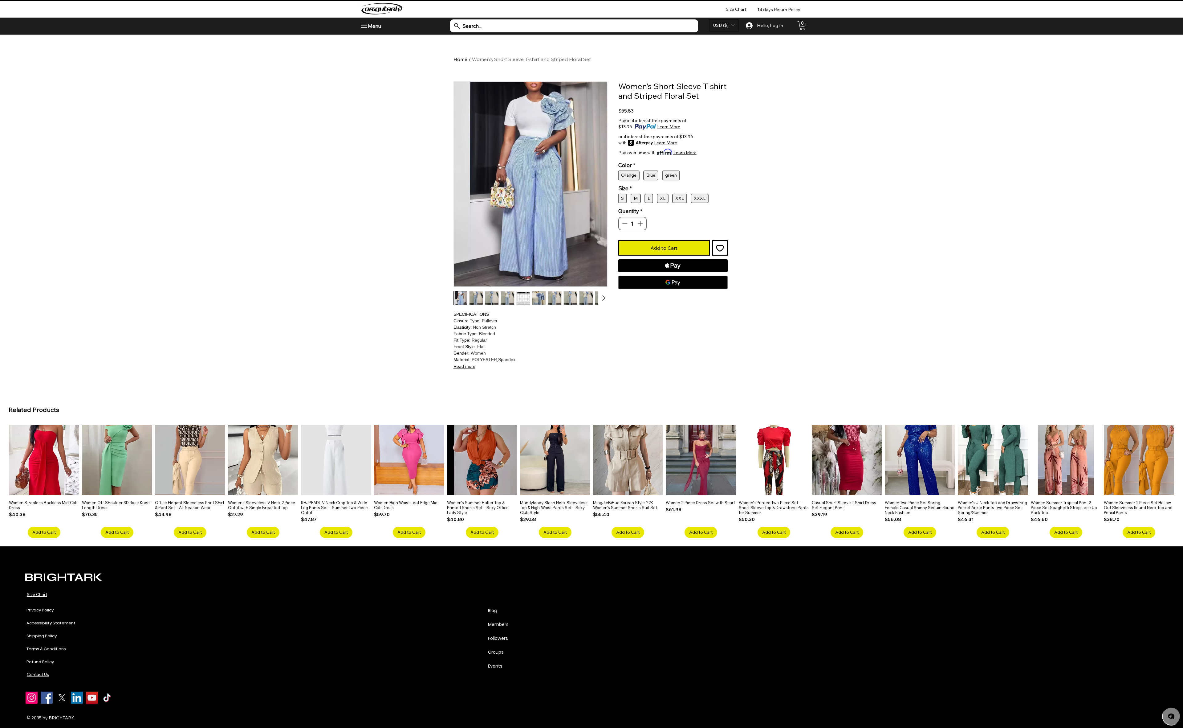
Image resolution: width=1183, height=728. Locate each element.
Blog (492, 610)
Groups (496, 652)
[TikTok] (107, 698)
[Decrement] (624, 223)
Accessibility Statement (50, 623)
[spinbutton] (632, 223)
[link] (803, 25)
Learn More (668, 127)
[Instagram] (32, 698)
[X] (62, 698)
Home (460, 59)
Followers (498, 638)
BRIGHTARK (63, 577)
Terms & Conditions (46, 649)
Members (498, 624)
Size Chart (37, 594)
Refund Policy (40, 662)
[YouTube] (92, 698)
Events (495, 666)
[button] (724, 25)
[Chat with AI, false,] (1171, 716)
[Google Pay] (673, 282)
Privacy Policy (40, 610)
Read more (464, 366)
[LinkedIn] (77, 698)
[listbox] (724, 25)
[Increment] (640, 223)
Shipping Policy (41, 636)
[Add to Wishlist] (720, 248)
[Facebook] (47, 698)
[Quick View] (44, 460)
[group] (591, 481)
